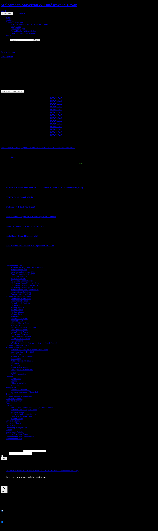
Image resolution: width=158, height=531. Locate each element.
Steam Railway (17, 419)
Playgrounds (16, 379)
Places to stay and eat (14, 399)
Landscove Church (13, 423)
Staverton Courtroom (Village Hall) (24, 392)
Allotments (15, 316)
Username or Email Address (12, 451)
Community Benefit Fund (21, 299)
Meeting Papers (17, 310)
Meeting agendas (17, 307)
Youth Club (15, 385)
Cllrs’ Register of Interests (21, 336)
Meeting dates (16, 314)
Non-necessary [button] (7, 520)
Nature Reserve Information (22, 361)
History (9, 405)
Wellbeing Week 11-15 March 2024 (20, 207)
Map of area (15, 365)
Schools (14, 381)
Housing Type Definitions (21, 292)
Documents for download (21, 294)
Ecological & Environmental (22, 370)
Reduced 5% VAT (18, 29)
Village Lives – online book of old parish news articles (32, 407)
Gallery (9, 430)
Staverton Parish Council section (18, 296)
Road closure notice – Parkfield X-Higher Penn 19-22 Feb (30, 246)
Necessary (8, 511)
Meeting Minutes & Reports (22, 356)
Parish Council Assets (19, 332)
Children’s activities (18, 383)
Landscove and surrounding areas (24, 414)
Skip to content (19, 13)
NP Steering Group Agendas (22, 287)
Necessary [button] (5, 508)
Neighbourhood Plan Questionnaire (25, 290)
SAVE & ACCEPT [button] (8, 529)
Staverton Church (13, 421)
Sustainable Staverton (14, 22)
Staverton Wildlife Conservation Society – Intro (29, 350)
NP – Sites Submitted (19, 276)
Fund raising (16, 359)
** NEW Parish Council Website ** (21, 197)
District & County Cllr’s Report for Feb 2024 (25, 226)
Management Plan (18, 363)
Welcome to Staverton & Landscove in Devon (39, 5)
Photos (13, 372)
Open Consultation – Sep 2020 (23, 274)
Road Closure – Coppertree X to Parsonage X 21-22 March (31, 217)
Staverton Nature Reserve (16, 347)
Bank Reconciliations (19, 330)
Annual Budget (17, 321)
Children (9, 376)
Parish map (15, 305)
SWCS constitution (18, 374)
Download (7, 57)
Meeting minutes (17, 312)
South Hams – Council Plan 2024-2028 (22, 236)
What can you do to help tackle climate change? (29, 24)
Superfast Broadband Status (17, 434)
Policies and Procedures (20, 334)
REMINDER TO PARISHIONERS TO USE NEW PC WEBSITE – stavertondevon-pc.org (44, 187)
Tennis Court (11, 394)
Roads (8, 403)
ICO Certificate (17, 341)
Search (3, 11)
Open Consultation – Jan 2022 (23, 272)
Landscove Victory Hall (20, 390)
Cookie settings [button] (104, 484)
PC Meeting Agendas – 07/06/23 (19, 148)
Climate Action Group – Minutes (23, 33)
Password (5, 453)
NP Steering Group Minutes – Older (25, 283)
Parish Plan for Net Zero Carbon (23, 31)
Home (8, 35)
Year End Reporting (18, 325)
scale (80, 163)
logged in (15, 157)
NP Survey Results (18, 279)
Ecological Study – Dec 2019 (22, 352)
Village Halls (11, 387)
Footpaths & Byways (14, 401)
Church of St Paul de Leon (21, 416)
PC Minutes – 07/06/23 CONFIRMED (56, 148)
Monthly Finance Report (20, 323)
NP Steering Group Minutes (22, 281)
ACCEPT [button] (117, 484)
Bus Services (11, 425)
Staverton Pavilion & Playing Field (19, 396)
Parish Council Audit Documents (24, 327)
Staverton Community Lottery (17, 345)
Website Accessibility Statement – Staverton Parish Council (34, 343)
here (13, 477)
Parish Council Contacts (20, 303)
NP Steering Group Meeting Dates (24, 285)
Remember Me (10, 456)
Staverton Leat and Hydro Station (24, 410)
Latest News (16, 354)
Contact (9, 20)
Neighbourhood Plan (14, 265)
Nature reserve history (19, 367)
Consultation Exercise (19, 301)
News (8, 18)
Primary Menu (7, 13)
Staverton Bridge (17, 412)
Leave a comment (8, 52)
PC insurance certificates (20, 339)
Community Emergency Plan (17, 427)
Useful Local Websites (14, 432)
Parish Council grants (19, 319)
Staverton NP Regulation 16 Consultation (27, 267)
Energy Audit (16, 27)
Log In (4, 459)
